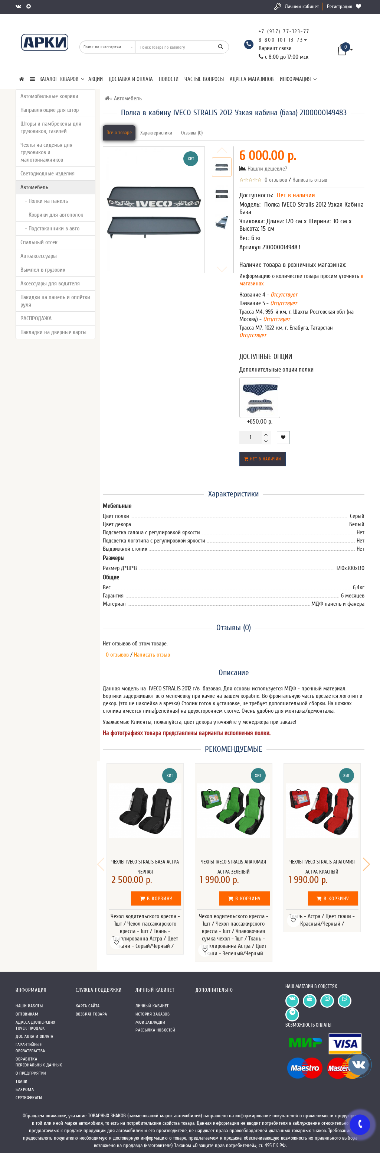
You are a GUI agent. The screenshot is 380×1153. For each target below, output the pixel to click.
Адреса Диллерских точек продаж (35, 1025)
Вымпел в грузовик (42, 269)
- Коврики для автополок (51, 214)
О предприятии (31, 1073)
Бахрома (25, 1089)
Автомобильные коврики (49, 96)
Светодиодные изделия (47, 173)
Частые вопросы (204, 79)
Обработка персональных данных (39, 1062)
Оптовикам (27, 1014)
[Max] (29, 6)
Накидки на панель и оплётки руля (55, 301)
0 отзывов (274, 180)
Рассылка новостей (155, 1030)
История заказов (152, 1014)
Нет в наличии (265, 458)
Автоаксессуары (38, 256)
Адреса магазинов (252, 79)
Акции (95, 79)
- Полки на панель (44, 201)
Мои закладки (150, 1022)
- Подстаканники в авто (49, 228)
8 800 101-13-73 (281, 40)
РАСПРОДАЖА (36, 318)
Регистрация (339, 6)
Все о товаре (119, 132)
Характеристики (156, 133)
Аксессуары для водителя (50, 283)
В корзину (159, 898)
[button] (366, 864)
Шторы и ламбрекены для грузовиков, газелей (50, 127)
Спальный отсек (39, 242)
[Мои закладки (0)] (359, 6)
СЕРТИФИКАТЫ (29, 1097)
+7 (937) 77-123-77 (284, 31)
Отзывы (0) (192, 133)
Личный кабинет (302, 6)
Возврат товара (91, 1014)
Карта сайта (88, 1005)
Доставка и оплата (131, 79)
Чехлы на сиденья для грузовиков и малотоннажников (46, 152)
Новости (168, 79)
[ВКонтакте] (19, 6)
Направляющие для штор (49, 110)
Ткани (21, 1081)
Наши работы (29, 1005)
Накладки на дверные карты (53, 332)
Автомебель (34, 187)
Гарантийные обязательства (30, 1047)
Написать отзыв (309, 180)
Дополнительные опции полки (276, 369)
